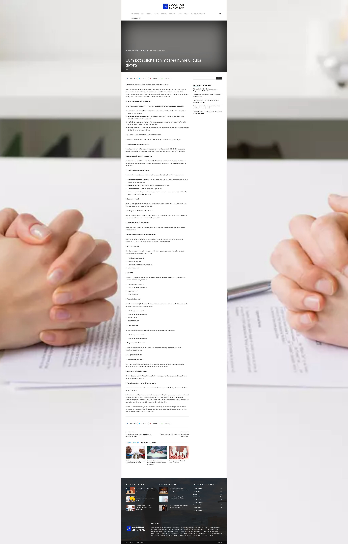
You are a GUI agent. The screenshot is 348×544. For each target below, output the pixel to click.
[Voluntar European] (174, 6)
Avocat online (136, 18)
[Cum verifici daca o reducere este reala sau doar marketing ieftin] (130, 499)
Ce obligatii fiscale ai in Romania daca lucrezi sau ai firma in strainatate (207, 112)
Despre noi (219, 542)
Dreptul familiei (134, 50)
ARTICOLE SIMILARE (132, 443)
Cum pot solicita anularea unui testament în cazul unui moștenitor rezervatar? (156, 462)
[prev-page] (155, 468)
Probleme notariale (198, 14)
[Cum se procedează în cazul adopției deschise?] (179, 452)
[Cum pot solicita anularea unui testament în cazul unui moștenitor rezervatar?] (157, 452)
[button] (220, 14)
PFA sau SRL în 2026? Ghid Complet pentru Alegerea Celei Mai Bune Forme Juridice (205, 90)
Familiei (149, 14)
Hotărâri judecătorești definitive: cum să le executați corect (179, 490)
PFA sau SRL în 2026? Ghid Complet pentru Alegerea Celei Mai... (145, 490)
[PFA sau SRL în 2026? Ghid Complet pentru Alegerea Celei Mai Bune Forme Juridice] (130, 490)
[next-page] (158, 468)
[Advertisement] (174, 36)
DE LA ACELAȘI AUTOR (148, 443)
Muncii (180, 14)
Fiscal (156, 14)
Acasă (127, 50)
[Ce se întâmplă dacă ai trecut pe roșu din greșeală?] (163, 508)
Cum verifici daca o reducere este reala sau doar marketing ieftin (206, 95)
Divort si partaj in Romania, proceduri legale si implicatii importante (206, 101)
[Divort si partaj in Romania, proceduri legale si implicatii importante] (135, 452)
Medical (164, 14)
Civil (142, 14)
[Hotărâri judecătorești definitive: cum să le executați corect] (163, 490)
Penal (186, 14)
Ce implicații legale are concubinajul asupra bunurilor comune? (138, 435)
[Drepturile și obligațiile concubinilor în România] (163, 499)
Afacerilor (135, 14)
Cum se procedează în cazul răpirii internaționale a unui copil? (174, 435)
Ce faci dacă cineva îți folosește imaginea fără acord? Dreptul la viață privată (206, 107)
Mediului (172, 14)
